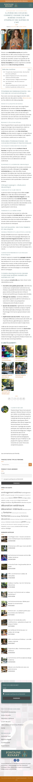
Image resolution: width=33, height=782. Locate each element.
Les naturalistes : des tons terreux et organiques (15, 82)
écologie (8, 528)
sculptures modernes (10, 526)
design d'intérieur (6, 502)
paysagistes (20, 524)
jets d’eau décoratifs (9, 524)
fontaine (7, 512)
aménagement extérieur (11, 492)
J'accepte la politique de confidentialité (13, 479)
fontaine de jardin (15, 512)
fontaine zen (18, 522)
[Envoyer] (30, 464)
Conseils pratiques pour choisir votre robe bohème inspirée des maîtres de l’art (16, 86)
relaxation (3, 526)
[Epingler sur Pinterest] (21, 399)
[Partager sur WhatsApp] (9, 399)
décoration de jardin (26, 502)
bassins (11, 498)
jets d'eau (3, 524)
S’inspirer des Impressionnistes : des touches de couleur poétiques (17, 73)
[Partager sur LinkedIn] (23, 399)
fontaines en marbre (24, 519)
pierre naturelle (26, 524)
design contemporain (22, 500)
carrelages (7, 500)
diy (13, 502)
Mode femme (23, 10)
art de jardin (26, 495)
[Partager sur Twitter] (15, 399)
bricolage (24, 498)
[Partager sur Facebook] (12, 399)
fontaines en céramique (14, 519)
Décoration (9, 10)
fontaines (6, 516)
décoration (17, 502)
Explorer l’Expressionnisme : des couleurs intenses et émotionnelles (16, 76)
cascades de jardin (13, 500)
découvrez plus (27, 98)
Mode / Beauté (16, 10)
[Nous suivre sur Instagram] (18, 760)
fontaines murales (10, 522)
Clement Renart (22, 26)
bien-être (18, 497)
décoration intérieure (11, 509)
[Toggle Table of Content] (28, 69)
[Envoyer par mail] (18, 399)
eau (2, 512)
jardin (23, 522)
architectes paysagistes (19, 495)
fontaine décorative (22, 512)
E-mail (3, 473)
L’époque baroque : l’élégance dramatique (16, 79)
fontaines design (16, 516)
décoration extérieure (12, 505)
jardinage (28, 522)
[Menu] (30, 5)
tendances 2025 (19, 526)
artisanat (6, 498)
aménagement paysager (9, 495)
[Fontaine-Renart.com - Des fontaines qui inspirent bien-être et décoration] (14, 5)
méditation (15, 524)
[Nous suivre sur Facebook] (15, 760)
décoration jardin (27, 509)
